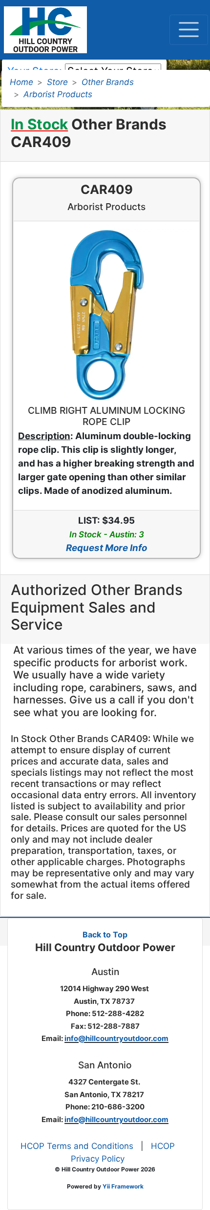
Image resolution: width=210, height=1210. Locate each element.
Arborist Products (57, 94)
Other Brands (108, 82)
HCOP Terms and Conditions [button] (77, 1146)
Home (21, 82)
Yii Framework (123, 1186)
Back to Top (105, 934)
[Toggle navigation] (188, 30)
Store (57, 82)
